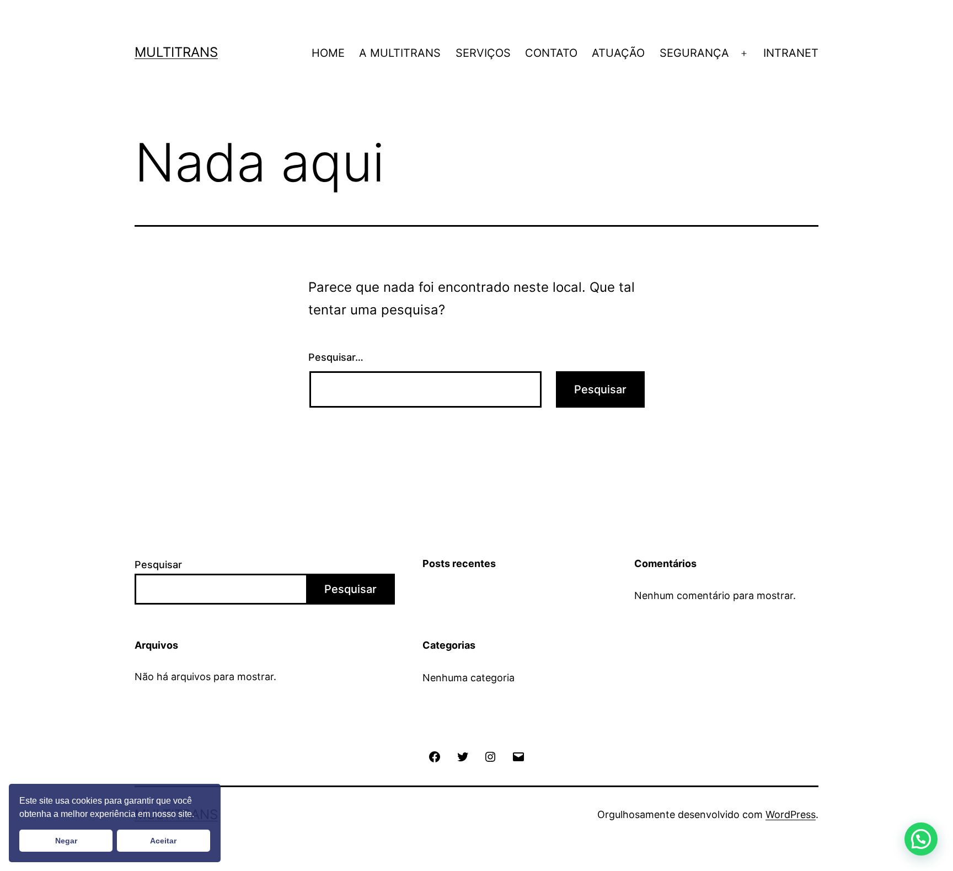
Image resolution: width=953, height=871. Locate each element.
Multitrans (176, 52)
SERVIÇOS (483, 53)
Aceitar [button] (163, 840)
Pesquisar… (335, 357)
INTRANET (790, 53)
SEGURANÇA (694, 53)
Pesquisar (158, 564)
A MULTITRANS (400, 53)
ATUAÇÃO (618, 53)
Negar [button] (66, 840)
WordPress (790, 814)
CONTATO (551, 53)
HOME (328, 53)
